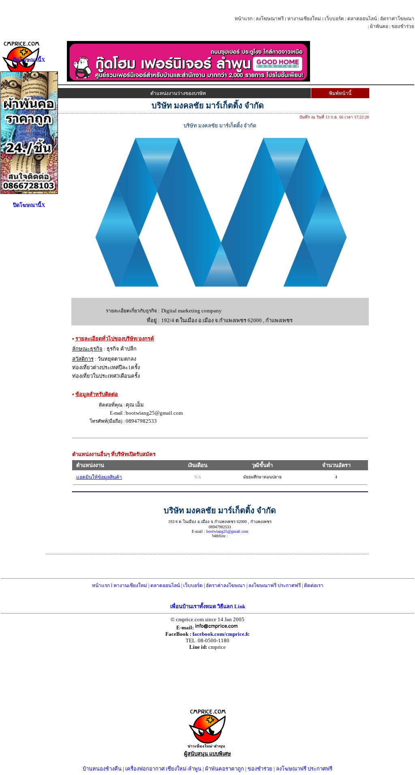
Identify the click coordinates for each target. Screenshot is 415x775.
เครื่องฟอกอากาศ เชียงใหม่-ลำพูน (163, 769)
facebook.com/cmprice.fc (221, 634)
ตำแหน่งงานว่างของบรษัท (178, 93)
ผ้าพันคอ (379, 26)
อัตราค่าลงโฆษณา (225, 585)
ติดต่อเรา (313, 585)
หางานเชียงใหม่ (304, 19)
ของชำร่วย (402, 26)
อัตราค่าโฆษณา (397, 19)
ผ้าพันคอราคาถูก (224, 769)
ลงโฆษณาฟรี (270, 19)
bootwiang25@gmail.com (227, 531)
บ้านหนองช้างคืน (102, 769)
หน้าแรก (243, 19)
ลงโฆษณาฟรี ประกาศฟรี (274, 585)
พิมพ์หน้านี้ (340, 93)
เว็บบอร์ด (334, 19)
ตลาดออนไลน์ (362, 19)
